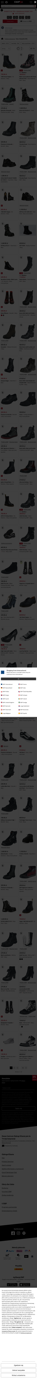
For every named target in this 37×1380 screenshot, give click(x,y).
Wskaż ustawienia (18, 1375)
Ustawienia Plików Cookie (8, 1331)
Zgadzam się (18, 1365)
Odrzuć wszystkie (18, 1370)
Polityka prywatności (26, 1333)
